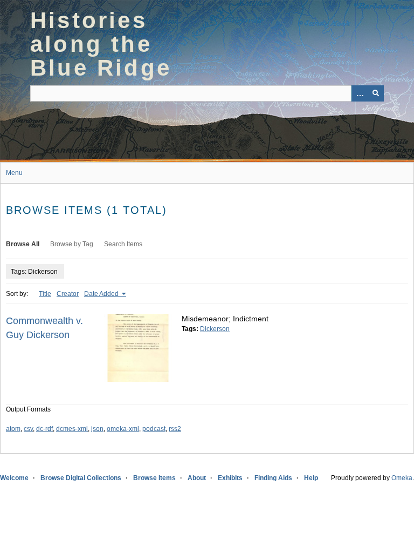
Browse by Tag (71, 244)
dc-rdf (44, 429)
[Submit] (376, 93)
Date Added (102, 294)
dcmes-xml (72, 429)
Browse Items (154, 478)
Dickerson (215, 329)
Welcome (14, 478)
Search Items (123, 244)
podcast (153, 429)
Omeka (401, 478)
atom (13, 429)
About (197, 478)
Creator (68, 294)
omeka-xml (123, 429)
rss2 (175, 429)
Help (311, 478)
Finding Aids (273, 478)
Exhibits (230, 478)
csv (28, 429)
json (97, 429)
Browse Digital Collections (80, 478)
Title (45, 294)
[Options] (359, 93)
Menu (14, 173)
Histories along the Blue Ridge (100, 44)
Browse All (22, 244)
